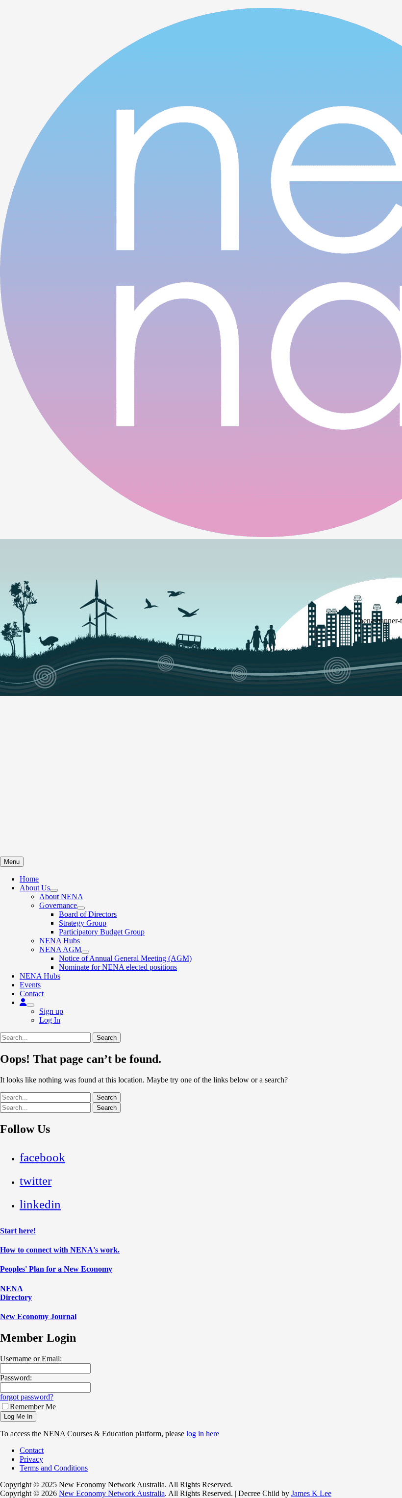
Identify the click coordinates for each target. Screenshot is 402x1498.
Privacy (31, 1459)
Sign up (51, 1011)
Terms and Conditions (54, 1468)
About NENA (61, 896)
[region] (201, 698)
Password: (16, 1378)
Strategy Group (82, 923)
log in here (202, 1433)
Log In (49, 1020)
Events (30, 985)
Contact (32, 993)
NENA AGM (60, 949)
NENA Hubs (59, 940)
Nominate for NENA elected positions (118, 967)
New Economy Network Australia (112, 1493)
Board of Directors (88, 914)
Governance (58, 905)
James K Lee (311, 1493)
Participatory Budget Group (102, 932)
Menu (12, 861)
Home (29, 879)
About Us (35, 888)
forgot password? (26, 1397)
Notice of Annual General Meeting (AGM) (125, 958)
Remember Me (33, 1406)
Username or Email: (31, 1358)
